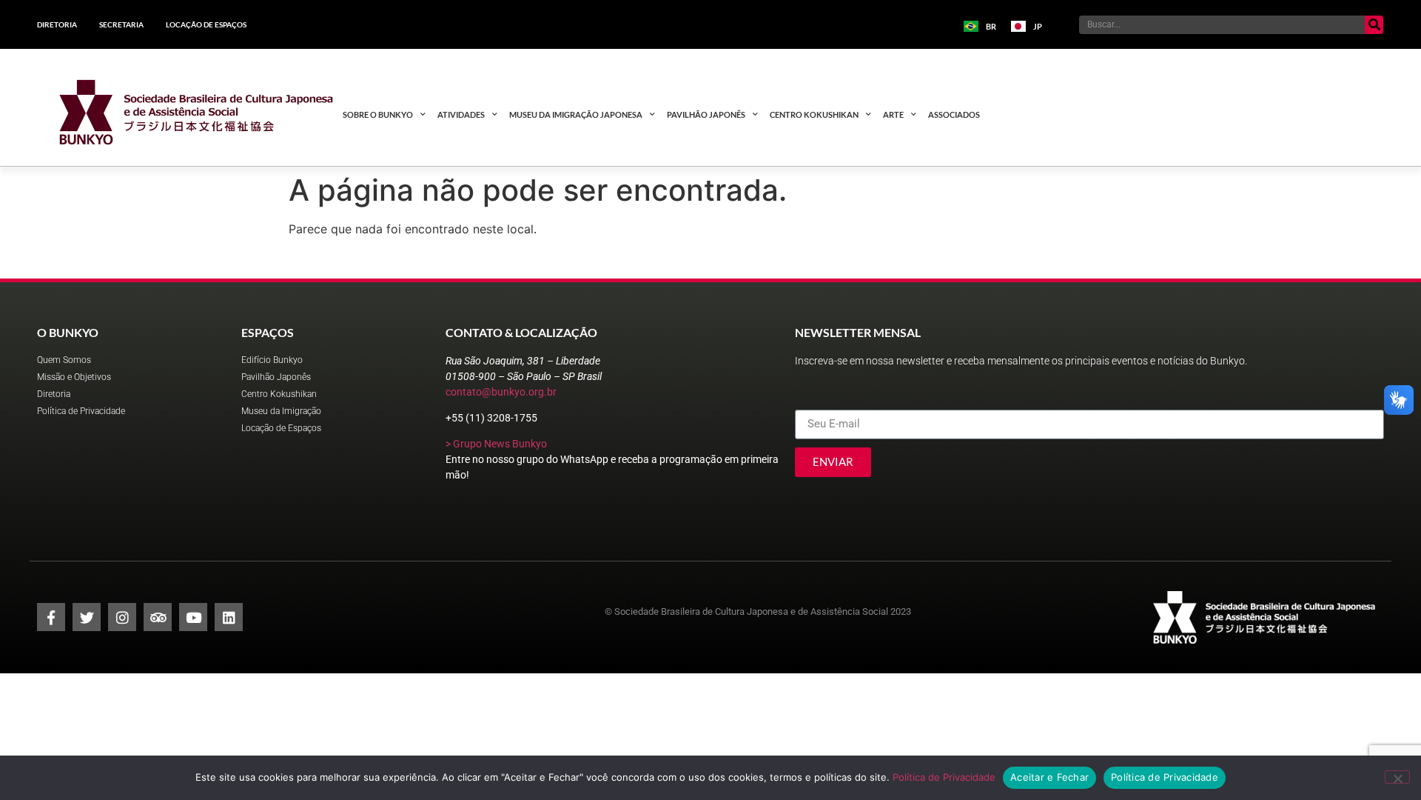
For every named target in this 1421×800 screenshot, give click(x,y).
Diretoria (57, 24)
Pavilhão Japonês (706, 114)
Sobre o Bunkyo (378, 114)
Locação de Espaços (206, 24)
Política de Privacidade (944, 777)
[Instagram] (122, 617)
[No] (1397, 777)
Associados (954, 114)
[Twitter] (87, 617)
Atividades (461, 114)
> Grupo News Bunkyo (496, 444)
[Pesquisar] (1374, 25)
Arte (893, 114)
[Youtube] (193, 617)
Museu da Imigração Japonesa (575, 114)
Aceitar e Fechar (1049, 777)
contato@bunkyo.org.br (501, 392)
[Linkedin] (229, 617)
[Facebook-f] (51, 617)
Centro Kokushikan (814, 114)
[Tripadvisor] (158, 617)
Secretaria (121, 24)
